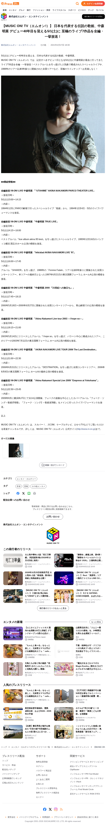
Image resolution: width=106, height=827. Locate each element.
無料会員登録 (42, 762)
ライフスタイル (59, 10)
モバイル (100, 10)
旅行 (29, 10)
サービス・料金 (9, 765)
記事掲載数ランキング (12, 778)
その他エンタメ (38, 486)
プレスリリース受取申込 (46, 788)
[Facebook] (18, 493)
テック (91, 10)
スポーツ (72, 10)
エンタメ (13, 10)
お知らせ (40, 784)
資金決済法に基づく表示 (87, 817)
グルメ (22, 10)
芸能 (26, 486)
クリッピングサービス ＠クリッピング (86, 762)
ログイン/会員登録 (95, 3)
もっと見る (96, 622)
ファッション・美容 (41, 10)
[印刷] (34, 493)
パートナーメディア (11, 774)
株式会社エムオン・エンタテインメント (18, 45)
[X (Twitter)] (23, 493)
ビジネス (82, 10)
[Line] (29, 493)
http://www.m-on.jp (86, 429)
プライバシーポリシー (63, 817)
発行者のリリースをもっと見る (53, 608)
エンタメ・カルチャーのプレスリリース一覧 (30, 747)
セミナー (40, 797)
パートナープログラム (29, 817)
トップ (4, 747)
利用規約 (46, 817)
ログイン (40, 766)
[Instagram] (55, 809)
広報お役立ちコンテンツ (12, 783)
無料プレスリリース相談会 (47, 793)
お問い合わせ (53, 516)
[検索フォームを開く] (77, 3)
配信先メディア (9, 769)
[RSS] (61, 809)
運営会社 (11, 817)
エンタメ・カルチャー (26, 479)
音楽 (19, 486)
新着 (5, 10)
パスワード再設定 (43, 770)
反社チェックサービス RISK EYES (85, 794)
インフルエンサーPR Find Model (84, 774)
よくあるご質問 (43, 779)
